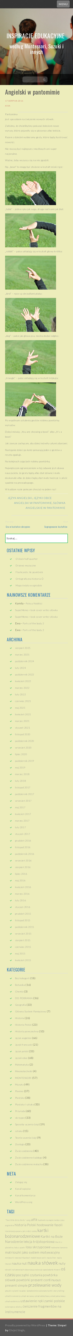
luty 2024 (20, 667)
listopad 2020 (22, 734)
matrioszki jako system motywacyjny (32, 1252)
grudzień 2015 (23, 913)
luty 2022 (20, 694)
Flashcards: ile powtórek (29, 572)
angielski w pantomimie (33, 502)
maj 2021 (20, 707)
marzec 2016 (22, 893)
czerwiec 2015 (23, 946)
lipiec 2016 (21, 873)
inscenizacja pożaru (13, 1231)
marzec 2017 (22, 820)
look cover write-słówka (44, 610)
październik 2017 (24, 794)
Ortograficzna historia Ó (29, 578)
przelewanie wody (45, 1285)
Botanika (20, 984)
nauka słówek (43, 1263)
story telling (58, 1291)
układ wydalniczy (12, 1301)
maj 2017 (20, 807)
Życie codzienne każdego (28, 1157)
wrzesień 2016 (23, 860)
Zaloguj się (21, 1182)
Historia (19, 1018)
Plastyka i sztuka (24, 1104)
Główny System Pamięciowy (30, 1011)
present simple (16, 1285)
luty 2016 (20, 900)
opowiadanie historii (52, 1270)
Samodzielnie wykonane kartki (40, 1291)
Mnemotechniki (23, 1071)
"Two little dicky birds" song (18, 1220)
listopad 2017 (22, 787)
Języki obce (42, 497)
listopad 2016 (22, 847)
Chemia (19, 991)
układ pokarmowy (58, 1296)
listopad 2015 (22, 920)
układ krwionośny (13, 1296)
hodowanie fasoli (49, 1225)
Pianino (19, 1091)
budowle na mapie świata (48, 1220)
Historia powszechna (27, 1031)
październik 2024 (24, 661)
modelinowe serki (38, 1258)
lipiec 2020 (21, 754)
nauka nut (19, 1263)
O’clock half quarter (27, 558)
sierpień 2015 (23, 940)
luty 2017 (20, 827)
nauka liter (51, 1258)
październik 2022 (24, 674)
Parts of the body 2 (33, 623)
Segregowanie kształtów (56, 526)
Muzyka (19, 1084)
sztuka (19, 1131)
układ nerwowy (27, 1296)
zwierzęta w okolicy (13, 1307)
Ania (7, 105)
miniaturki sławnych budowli (17, 1258)
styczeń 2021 (22, 727)
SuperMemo (22, 610)
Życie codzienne (24, 1150)
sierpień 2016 (23, 867)
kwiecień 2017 (23, 814)
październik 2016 (24, 853)
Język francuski (23, 1044)
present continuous (46, 1280)
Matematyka (22, 1064)
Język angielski (20, 497)
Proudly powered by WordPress (25, 1325)
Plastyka (20, 1097)
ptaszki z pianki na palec (15, 1291)
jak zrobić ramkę (30, 1231)
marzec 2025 (22, 654)
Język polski (22, 1051)
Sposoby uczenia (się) (27, 1124)
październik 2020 (24, 740)
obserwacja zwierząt (33, 1270)
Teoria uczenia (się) (26, 1137)
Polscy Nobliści (34, 603)
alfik (34, 1220)
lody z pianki (19, 1247)
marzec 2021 (22, 721)
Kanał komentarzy (25, 1195)
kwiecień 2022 (23, 681)
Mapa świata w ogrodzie (29, 585)
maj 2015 (20, 953)
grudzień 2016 (23, 840)
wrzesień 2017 (23, 800)
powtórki (23, 1280)
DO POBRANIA (24, 998)
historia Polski (25, 1225)
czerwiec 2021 (23, 701)
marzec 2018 (22, 774)
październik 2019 (24, 760)
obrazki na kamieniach (14, 1270)
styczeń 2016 (22, 907)
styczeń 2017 (22, 833)
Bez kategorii (22, 978)
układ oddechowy (42, 1296)
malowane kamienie (59, 1247)
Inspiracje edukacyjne (36, 35)
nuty (62, 1263)
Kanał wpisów (23, 1188)
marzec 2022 (22, 687)
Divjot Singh (16, 1330)
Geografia (20, 1004)
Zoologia (20, 1144)
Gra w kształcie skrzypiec (17, 526)
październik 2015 (24, 926)
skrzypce (20, 1117)
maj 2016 (20, 880)
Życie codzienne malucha (29, 1164)
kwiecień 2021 (23, 714)
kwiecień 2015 (23, 960)
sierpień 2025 (23, 647)
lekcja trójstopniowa (39, 1242)
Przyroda (20, 1111)
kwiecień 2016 (23, 887)
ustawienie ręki (32, 1301)
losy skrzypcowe (38, 1247)
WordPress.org (23, 1202)
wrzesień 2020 (23, 747)
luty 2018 (20, 780)
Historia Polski (23, 1024)
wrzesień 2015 (23, 933)
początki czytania (29, 1275)
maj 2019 (20, 767)
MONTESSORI (23, 1077)
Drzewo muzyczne (26, 565)
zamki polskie (54, 1301)
